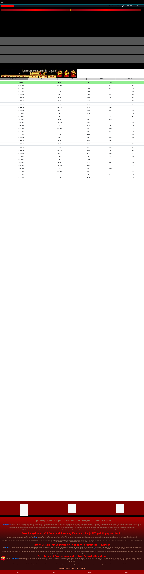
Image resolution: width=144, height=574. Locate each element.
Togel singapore (7, 524)
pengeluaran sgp (9, 536)
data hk (93, 548)
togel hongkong (15, 558)
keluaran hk (7, 547)
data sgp (36, 537)
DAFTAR (36, 10)
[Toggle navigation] (2, 2)
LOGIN (105, 10)
